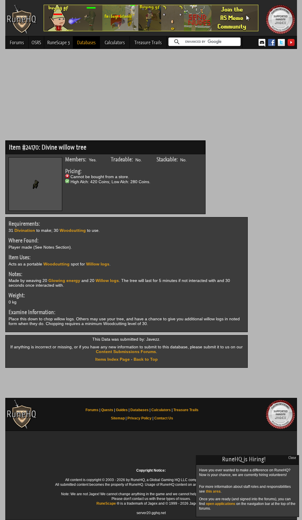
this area (213, 491)
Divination (24, 230)
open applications (220, 504)
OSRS (36, 42)
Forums (17, 42)
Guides (122, 410)
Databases (86, 42)
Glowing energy (64, 280)
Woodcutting (73, 230)
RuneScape (106, 503)
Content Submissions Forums (126, 351)
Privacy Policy (139, 418)
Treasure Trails (148, 42)
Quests (107, 410)
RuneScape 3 (58, 42)
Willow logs (97, 264)
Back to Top (146, 359)
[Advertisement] (151, 96)
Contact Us (163, 418)
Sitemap (118, 418)
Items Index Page (112, 359)
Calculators (115, 42)
